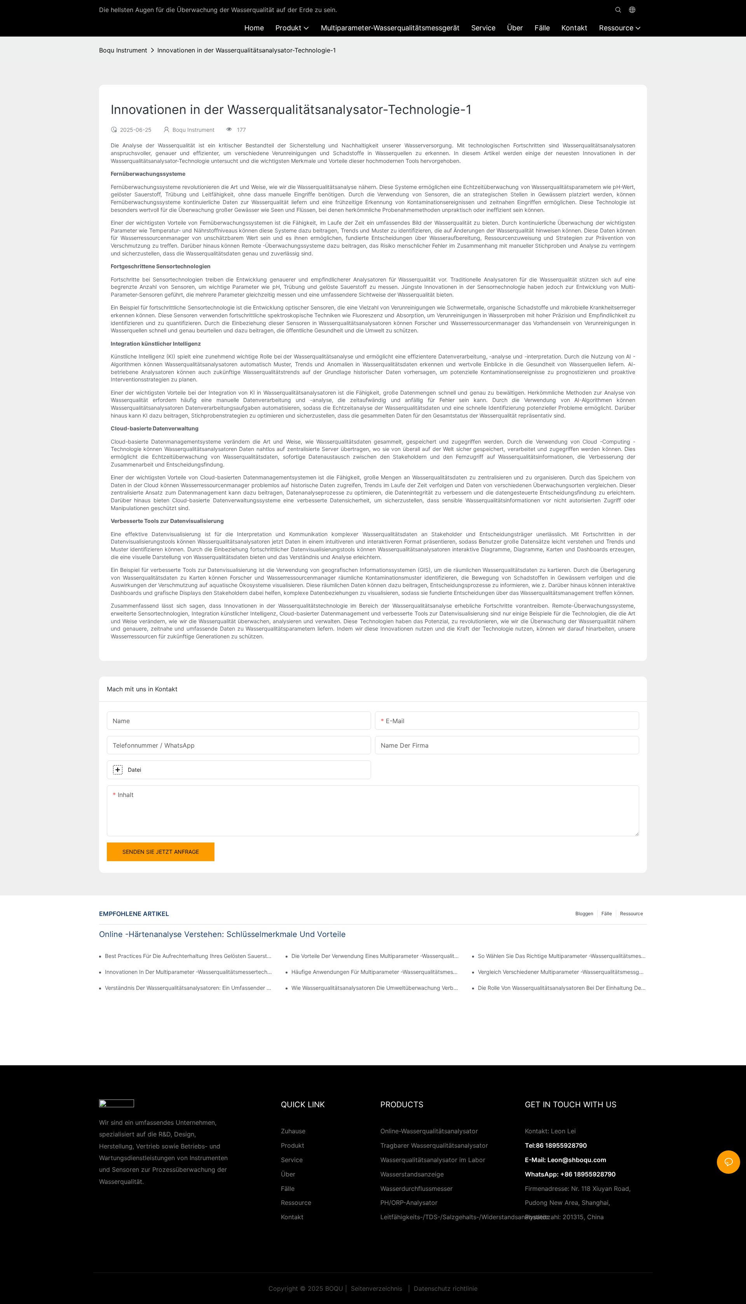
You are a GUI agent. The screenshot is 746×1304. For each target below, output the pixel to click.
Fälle (606, 913)
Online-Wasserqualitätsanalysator (429, 1131)
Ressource (631, 913)
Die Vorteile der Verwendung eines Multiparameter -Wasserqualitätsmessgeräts (375, 956)
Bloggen (584, 913)
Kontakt (292, 1217)
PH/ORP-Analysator (408, 1202)
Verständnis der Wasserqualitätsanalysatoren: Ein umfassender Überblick (189, 987)
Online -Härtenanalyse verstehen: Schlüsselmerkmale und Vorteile (222, 934)
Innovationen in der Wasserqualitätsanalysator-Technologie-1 (246, 50)
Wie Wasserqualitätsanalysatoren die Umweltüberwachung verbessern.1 (375, 987)
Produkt (292, 1145)
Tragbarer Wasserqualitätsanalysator (434, 1145)
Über (288, 1174)
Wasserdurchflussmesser (416, 1188)
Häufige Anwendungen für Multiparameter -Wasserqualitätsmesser (375, 971)
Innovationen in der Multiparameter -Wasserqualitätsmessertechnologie (189, 971)
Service (292, 1160)
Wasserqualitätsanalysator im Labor (432, 1160)
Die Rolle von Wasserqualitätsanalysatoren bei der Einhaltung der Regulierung (562, 987)
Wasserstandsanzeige (412, 1174)
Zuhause (293, 1131)
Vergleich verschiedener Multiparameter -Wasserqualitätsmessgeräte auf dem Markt (562, 971)
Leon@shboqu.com (576, 1160)
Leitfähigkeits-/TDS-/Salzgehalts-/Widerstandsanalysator (464, 1217)
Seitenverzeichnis (376, 1288)
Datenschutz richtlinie (445, 1288)
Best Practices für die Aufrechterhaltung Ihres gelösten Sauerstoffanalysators (189, 956)
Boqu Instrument (123, 50)
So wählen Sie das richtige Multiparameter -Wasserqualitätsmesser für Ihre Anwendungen (562, 956)
